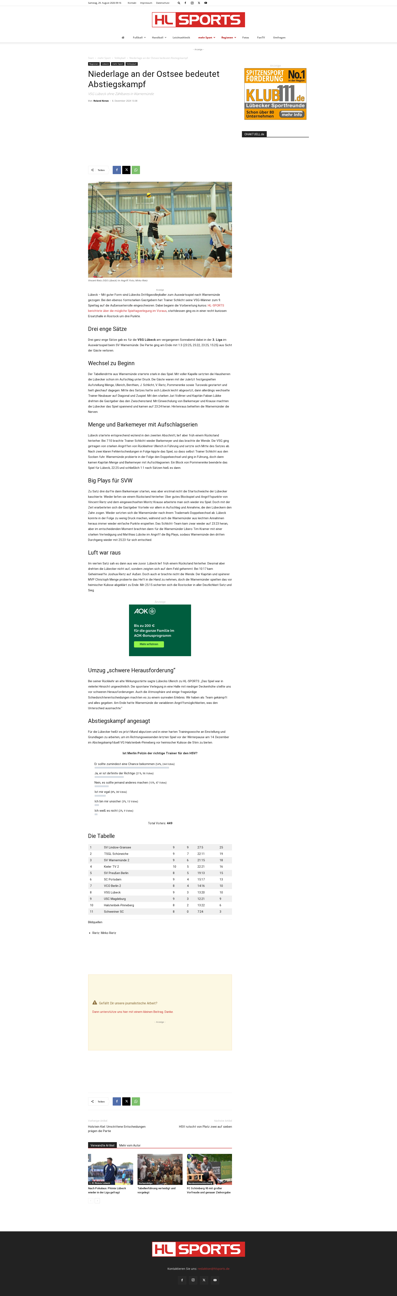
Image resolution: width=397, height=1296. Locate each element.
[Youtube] (206, 3)
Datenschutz (162, 2)
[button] (179, 2)
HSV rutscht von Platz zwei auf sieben (205, 1127)
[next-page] (97, 1200)
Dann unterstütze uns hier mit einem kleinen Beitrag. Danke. (132, 1012)
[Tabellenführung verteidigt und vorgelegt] (160, 1169)
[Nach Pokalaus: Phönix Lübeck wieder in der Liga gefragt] (110, 1169)
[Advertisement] (160, 135)
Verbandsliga (145, 1183)
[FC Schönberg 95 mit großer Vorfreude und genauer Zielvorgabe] (209, 1169)
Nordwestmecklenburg (200, 1183)
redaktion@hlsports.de (214, 1269)
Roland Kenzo (101, 100)
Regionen (93, 63)
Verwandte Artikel (102, 1145)
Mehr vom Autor (130, 1145)
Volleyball (120, 58)
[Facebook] (185, 3)
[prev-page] (90, 1200)
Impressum (146, 2)
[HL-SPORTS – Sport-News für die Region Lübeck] (198, 19)
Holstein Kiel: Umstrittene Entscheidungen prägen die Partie (117, 1129)
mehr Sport (104, 58)
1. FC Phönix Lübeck (99, 1183)
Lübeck (105, 63)
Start (91, 58)
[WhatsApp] (136, 170)
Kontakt (132, 2)
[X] (199, 3)
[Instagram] (192, 3)
